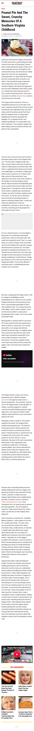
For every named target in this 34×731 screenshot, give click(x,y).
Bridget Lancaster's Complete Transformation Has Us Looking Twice (7, 715)
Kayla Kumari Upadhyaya (11, 34)
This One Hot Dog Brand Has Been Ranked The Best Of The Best (7, 689)
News (3, 8)
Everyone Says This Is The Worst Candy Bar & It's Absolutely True (25, 714)
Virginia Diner (21, 96)
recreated (4, 400)
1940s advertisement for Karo (11, 502)
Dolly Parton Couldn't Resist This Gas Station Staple (25, 688)
